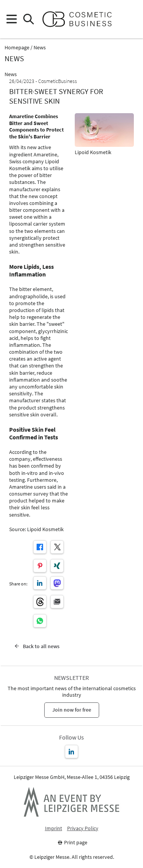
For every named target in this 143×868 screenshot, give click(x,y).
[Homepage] (80, 19)
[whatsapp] (40, 620)
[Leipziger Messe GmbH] (71, 801)
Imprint (53, 828)
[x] (57, 547)
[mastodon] (57, 583)
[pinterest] (40, 565)
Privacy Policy (82, 828)
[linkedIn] (40, 583)
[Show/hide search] (28, 19)
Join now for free (71, 709)
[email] (57, 601)
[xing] (57, 565)
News (40, 47)
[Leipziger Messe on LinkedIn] (71, 751)
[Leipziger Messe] (131, 19)
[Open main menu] (11, 19)
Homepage (17, 47)
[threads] (40, 601)
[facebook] (40, 547)
